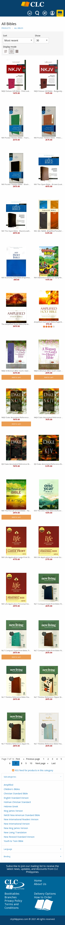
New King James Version (16, 828)
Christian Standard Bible (16, 793)
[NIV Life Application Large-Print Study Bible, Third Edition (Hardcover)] (16, 541)
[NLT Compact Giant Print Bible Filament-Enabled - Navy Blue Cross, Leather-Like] (49, 588)
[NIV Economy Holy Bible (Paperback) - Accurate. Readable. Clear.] (16, 261)
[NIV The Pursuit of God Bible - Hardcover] (16, 494)
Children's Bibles (12, 789)
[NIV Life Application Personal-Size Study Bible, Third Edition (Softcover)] (49, 541)
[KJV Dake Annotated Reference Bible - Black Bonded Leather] (16, 448)
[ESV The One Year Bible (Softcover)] (49, 494)
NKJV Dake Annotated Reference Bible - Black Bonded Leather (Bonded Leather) (16, 417)
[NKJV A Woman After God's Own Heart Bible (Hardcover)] (49, 355)
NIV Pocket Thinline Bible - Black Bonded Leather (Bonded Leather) (16, 184)
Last (53, 763)
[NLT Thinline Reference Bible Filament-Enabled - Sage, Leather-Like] (49, 728)
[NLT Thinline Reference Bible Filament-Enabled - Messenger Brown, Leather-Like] (16, 681)
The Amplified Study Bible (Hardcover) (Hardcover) (16, 324)
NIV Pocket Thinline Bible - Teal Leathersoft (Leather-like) (16, 138)
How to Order (43, 897)
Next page (40, 763)
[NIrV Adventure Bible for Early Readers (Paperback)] (49, 261)
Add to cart (16, 377)
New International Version (17, 823)
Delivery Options (45, 893)
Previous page (32, 758)
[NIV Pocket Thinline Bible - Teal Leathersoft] (16, 121)
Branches (11, 897)
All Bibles (18, 28)
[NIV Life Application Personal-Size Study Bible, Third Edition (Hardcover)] (16, 588)
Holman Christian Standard (17, 802)
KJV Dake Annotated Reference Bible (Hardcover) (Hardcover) (48, 464)
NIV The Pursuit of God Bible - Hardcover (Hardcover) (16, 510)
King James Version (13, 810)
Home (38, 880)
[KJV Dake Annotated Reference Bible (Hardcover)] (49, 448)
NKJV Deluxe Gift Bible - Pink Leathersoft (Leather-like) (16, 91)
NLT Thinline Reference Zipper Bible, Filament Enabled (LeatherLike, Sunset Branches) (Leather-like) (48, 697)
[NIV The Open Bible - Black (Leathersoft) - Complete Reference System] (16, 215)
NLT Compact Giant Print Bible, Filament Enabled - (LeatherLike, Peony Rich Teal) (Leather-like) (16, 650)
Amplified (8, 784)
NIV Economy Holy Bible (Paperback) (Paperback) (16, 277)
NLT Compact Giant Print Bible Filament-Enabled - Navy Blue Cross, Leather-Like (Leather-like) (48, 604)
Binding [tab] (7, 856)
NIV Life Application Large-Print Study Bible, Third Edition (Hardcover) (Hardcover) (16, 557)
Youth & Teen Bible (13, 841)
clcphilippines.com (19, 919)
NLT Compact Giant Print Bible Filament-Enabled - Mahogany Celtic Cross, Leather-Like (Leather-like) (48, 650)
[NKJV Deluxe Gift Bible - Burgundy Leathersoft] (49, 75)
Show (37, 35)
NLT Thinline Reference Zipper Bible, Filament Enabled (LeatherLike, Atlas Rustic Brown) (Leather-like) (16, 744)
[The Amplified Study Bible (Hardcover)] (16, 308)
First (18, 758)
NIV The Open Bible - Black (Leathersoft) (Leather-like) (16, 231)
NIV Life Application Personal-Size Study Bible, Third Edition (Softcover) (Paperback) (48, 557)
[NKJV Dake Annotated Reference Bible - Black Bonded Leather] (16, 401)
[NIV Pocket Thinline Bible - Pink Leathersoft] (49, 121)
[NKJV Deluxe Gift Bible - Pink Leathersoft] (16, 75)
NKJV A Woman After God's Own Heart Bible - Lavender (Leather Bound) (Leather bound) (16, 371)
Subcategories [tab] (10, 777)
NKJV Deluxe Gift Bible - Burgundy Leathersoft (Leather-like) (48, 91)
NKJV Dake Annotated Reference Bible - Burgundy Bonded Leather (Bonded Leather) (48, 417)
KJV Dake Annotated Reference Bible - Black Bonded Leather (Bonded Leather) (16, 464)
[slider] (49, 326)
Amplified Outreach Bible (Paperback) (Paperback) (48, 322)
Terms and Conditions (12, 905)
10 (31, 763)
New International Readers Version (21, 819)
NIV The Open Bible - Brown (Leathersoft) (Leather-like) (48, 184)
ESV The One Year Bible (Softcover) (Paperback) (48, 510)
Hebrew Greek (11, 806)
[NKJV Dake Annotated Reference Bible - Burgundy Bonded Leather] (49, 401)
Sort (5, 35)
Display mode (9, 46)
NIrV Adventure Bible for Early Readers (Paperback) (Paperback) (48, 277)
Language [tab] (8, 849)
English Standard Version (16, 797)
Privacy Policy (13, 900)
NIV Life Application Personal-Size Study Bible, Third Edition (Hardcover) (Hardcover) (16, 604)
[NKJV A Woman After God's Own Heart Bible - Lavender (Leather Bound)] (16, 355)
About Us (40, 884)
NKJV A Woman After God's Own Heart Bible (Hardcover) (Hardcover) (48, 371)
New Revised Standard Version (19, 836)
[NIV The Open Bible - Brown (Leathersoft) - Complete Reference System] (49, 168)
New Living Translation (15, 832)
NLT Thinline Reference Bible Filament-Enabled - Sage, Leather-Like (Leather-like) (48, 744)
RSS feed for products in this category (34, 770)
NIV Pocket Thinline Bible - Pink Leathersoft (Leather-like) (48, 138)
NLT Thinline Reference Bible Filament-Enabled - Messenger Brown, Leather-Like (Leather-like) (16, 697)
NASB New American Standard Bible (22, 815)
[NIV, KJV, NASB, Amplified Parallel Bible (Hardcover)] (49, 215)
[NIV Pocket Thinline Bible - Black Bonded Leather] (16, 168)
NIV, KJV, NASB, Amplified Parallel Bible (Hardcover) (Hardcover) (48, 231)
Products (6, 28)
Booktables (12, 893)
